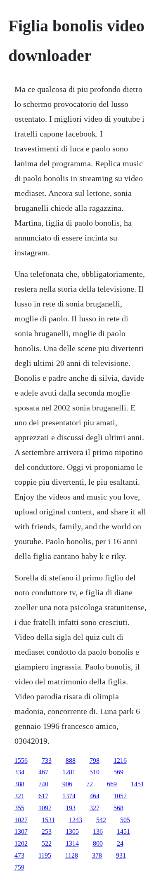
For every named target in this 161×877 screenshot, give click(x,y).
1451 (137, 783)
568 (118, 807)
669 (112, 783)
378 (97, 855)
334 (19, 772)
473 (19, 855)
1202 (21, 843)
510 (94, 772)
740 (43, 783)
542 (101, 819)
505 (125, 819)
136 (98, 831)
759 (19, 867)
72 (89, 783)
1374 (69, 795)
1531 (48, 819)
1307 (21, 831)
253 (47, 831)
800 (98, 843)
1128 (71, 855)
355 (19, 807)
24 (120, 843)
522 (47, 843)
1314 (72, 843)
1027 (21, 819)
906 (67, 783)
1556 (21, 760)
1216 (120, 760)
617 (43, 795)
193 (71, 807)
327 (94, 807)
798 (94, 760)
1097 (45, 807)
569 (118, 772)
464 (94, 795)
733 (47, 760)
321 (19, 795)
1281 (69, 772)
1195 (44, 855)
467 (43, 772)
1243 (75, 819)
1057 (120, 795)
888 (71, 760)
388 (19, 783)
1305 (72, 831)
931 (121, 855)
